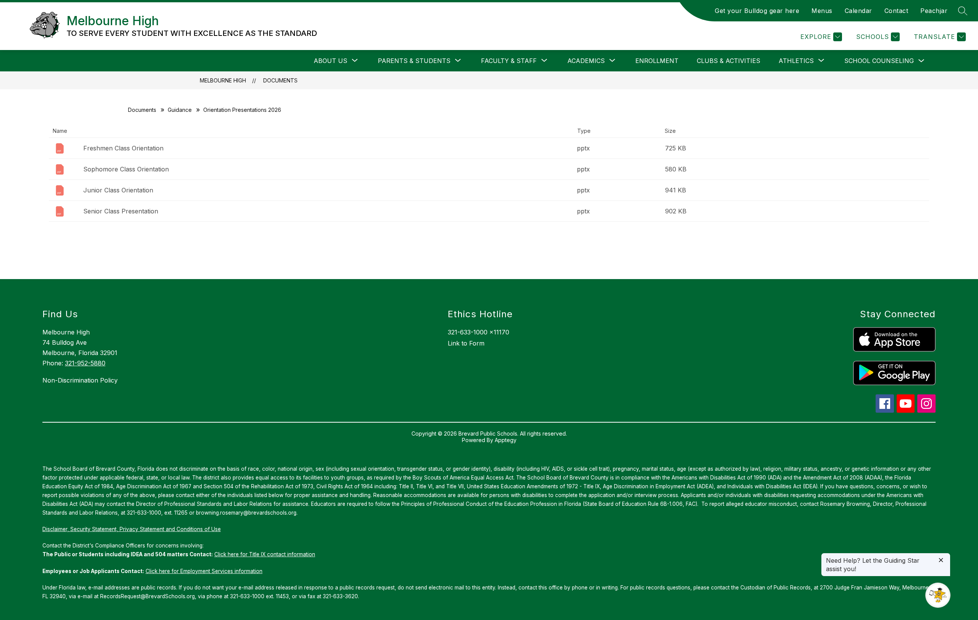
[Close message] (941, 560)
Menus (821, 11)
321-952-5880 (85, 363)
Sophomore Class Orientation (126, 169)
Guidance (180, 110)
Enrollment (656, 61)
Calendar (858, 11)
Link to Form (466, 343)
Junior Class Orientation (118, 190)
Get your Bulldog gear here (757, 11)
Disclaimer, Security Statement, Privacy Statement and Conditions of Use (131, 529)
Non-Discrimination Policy (80, 380)
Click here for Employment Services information (204, 571)
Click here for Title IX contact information (264, 554)
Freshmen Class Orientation (123, 148)
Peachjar (933, 11)
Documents (280, 80)
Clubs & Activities (728, 61)
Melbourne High (223, 80)
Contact (896, 11)
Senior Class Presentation (120, 211)
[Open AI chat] (938, 595)
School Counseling (879, 61)
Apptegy (506, 440)
